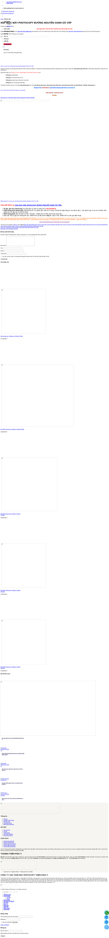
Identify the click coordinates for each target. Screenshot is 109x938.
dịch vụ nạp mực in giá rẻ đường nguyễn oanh (50, 224)
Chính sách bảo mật (9, 841)
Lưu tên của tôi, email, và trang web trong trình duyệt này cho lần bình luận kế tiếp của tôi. (25, 256)
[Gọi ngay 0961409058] (106, 912)
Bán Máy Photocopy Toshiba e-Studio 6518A (12, 429)
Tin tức (5, 831)
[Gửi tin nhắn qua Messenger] (106, 926)
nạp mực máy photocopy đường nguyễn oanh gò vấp (29, 226)
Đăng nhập (15, 922)
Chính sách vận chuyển (10, 843)
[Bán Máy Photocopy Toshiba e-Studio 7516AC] (29, 510)
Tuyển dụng (7, 832)
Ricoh (8, 898)
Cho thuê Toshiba (8, 834)
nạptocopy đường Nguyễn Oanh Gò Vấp (38, 205)
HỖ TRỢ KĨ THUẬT (9, 901)
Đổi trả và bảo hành (9, 842)
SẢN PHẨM (7, 896)
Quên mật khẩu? (5, 925)
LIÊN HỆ (6, 906)
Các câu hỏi (7, 830)
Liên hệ (5, 819)
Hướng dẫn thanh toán (10, 846)
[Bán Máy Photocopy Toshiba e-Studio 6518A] (38, 426)
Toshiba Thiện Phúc (9, 820)
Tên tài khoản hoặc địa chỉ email (9, 916)
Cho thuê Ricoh (8, 823)
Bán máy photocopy (9, 824)
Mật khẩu (3, 919)
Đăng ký (3, 936)
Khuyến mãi (7, 821)
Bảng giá (6, 905)
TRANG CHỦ (7, 19)
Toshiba (9, 897)
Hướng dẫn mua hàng (9, 845)
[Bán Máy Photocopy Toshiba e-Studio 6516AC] (24, 663)
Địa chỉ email (4, 930)
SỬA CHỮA (7, 29)
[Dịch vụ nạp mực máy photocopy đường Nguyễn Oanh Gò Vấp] (24, 37)
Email (2, 250)
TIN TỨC (6, 902)
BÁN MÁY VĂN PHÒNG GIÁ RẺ (9, 228)
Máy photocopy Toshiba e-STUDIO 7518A (12, 336)
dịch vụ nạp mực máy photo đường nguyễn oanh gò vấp (78, 224)
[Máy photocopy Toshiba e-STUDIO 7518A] (24, 333)
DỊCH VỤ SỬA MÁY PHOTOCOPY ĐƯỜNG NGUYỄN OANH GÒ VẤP (19, 227)
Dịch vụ (2, 19)
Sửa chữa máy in (8, 835)
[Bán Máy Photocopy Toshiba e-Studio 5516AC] (24, 587)
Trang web (3, 253)
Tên (2, 248)
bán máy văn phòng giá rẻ (31, 224)
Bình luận (3, 245)
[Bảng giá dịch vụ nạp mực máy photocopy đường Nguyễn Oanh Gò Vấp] (25, 100)
